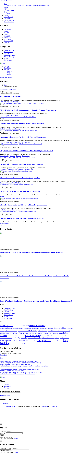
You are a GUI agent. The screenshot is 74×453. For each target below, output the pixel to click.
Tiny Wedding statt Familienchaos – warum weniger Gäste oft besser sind (21, 372)
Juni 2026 (6, 31)
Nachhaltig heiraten (9, 55)
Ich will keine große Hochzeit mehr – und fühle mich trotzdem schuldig (20, 362)
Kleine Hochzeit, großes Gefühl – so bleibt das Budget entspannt (23, 205)
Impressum (45, 406)
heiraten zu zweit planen (23, 331)
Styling (6, 58)
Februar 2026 (7, 37)
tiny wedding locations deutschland (17, 343)
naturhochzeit (23, 341)
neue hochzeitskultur (32, 340)
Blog (1, 358)
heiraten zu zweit (11, 331)
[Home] (2, 63)
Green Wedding (8, 52)
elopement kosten (60, 325)
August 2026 (7, 29)
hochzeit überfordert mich (45, 333)
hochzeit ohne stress (19, 333)
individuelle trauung (58, 333)
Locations (6, 53)
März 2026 (7, 36)
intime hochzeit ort (11, 335)
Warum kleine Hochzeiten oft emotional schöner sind (15, 364)
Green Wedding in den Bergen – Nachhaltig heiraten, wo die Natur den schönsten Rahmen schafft (36, 301)
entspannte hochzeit (6, 328)
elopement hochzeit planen (50, 325)
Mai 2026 (6, 33)
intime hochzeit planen (20, 335)
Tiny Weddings (8, 60)
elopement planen (68, 326)
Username (3, 431)
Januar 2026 (7, 39)
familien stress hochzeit (33, 328)
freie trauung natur (49, 328)
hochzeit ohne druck (6, 333)
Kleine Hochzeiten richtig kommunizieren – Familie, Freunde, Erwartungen (28, 110)
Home (5, 85)
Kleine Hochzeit (32, 335)
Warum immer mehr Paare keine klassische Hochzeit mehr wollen (18, 361)
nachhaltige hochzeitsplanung (62, 338)
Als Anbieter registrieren (7, 77)
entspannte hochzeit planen (20, 328)
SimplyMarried (44, 340)
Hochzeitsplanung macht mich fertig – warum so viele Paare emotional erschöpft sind (24, 366)
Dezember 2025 (8, 41)
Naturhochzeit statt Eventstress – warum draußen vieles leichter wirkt (19, 369)
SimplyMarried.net (10, 406)
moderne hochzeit (6, 338)
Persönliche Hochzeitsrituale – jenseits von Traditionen (20, 191)
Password (3, 433)
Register (15, 439)
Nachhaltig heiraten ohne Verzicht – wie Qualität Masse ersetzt (23, 137)
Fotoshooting (42, 328)
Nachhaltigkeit (16, 340)
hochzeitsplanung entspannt (33, 333)
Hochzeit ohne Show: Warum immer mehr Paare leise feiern (22, 124)
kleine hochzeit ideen (45, 335)
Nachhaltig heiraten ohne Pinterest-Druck (12, 370)
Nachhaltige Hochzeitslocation (44, 338)
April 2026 (7, 34)
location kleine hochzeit (67, 335)
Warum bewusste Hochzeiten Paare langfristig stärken (20, 178)
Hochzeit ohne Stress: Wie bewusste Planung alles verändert (22, 218)
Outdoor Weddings (9, 57)
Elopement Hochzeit (9, 50)
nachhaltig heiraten (6, 341)
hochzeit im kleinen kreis (54, 331)
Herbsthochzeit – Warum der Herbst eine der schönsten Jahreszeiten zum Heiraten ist (31, 252)
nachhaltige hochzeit (27, 338)
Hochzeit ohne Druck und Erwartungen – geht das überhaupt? (17, 374)
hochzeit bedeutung (42, 331)
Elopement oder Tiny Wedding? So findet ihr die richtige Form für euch (26, 151)
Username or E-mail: (6, 448)
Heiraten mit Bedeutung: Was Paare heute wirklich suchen (21, 164)
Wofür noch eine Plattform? (10, 96)
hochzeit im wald (65, 331)
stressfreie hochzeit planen (57, 340)
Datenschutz (53, 406)
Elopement (25, 326)
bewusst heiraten (6, 325)
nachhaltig (16, 338)
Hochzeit (32, 330)
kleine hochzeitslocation (56, 335)
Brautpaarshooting (17, 325)
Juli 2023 (6, 42)
